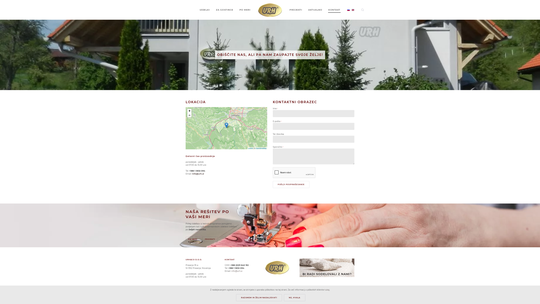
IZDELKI (205, 9)
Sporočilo (278, 147)
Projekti (210, 239)
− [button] (189, 115)
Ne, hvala (294, 298)
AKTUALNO (315, 9)
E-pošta (277, 121)
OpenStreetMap (261, 148)
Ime (275, 108)
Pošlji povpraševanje (291, 184)
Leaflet (250, 148)
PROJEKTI (296, 9)
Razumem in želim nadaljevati (259, 298)
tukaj (327, 290)
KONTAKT (334, 9)
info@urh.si (198, 174)
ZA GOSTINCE (224, 9)
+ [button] (189, 111)
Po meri (192, 239)
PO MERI (245, 9)
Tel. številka (278, 134)
